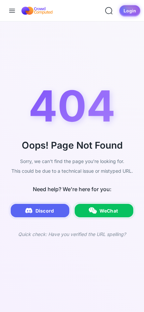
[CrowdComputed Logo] (37, 11)
